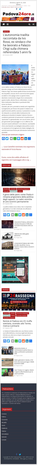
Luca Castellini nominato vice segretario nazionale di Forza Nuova (18, 148)
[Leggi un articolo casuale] (33, 24)
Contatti (4, 440)
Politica (20, 191)
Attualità (6, 189)
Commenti (13, 189)
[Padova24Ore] (4, 24)
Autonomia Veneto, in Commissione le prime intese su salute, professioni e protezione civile (23, 350)
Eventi (3, 425)
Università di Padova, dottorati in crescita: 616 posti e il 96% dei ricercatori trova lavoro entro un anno (23, 224)
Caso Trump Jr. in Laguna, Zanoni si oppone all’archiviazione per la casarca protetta (24, 371)
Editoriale (6, 31)
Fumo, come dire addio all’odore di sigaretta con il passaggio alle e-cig (16, 158)
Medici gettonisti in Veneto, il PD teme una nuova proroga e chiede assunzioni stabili (24, 361)
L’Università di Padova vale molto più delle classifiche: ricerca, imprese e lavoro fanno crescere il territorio (24, 245)
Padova (4, 431)
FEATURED (13, 191)
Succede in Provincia (9, 318)
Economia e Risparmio (23, 189)
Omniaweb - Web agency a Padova (23, 459)
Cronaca (12, 313)
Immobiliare (5, 434)
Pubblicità (4, 428)
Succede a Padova (21, 315)
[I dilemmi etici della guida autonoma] (7, 233)
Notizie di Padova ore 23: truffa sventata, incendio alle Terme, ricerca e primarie (17, 323)
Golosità (4, 437)
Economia (4, 419)
